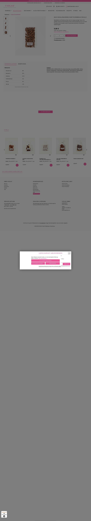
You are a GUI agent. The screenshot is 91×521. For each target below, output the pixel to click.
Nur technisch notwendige (38, 263)
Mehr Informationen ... (43, 258)
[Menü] (6, 511)
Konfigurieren (52, 263)
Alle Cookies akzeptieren (45, 260)
